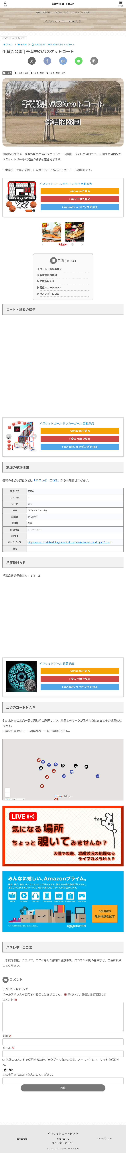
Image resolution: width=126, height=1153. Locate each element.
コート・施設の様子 (51, 269)
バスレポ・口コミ (49, 293)
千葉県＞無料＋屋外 (57, 73)
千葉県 (8, 73)
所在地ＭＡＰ (47, 281)
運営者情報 (21, 1138)
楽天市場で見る (80, 199)
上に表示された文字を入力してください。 (28, 1075)
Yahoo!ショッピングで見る (81, 207)
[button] (94, 61)
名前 (7, 1036)
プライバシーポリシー (63, 1143)
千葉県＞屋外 (22, 73)
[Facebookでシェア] (47, 61)
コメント (9, 1000)
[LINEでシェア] (79, 61)
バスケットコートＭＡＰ (63, 3)
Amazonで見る (80, 191)
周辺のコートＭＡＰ (51, 287)
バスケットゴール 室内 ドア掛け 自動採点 (66, 184)
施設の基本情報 (48, 275)
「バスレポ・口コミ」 (47, 480)
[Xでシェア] (32, 61)
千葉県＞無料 (38, 73)
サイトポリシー (104, 1138)
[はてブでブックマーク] (63, 61)
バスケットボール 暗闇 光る (57, 664)
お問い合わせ (63, 1138)
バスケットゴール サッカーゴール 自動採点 (67, 423)
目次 (61, 260)
